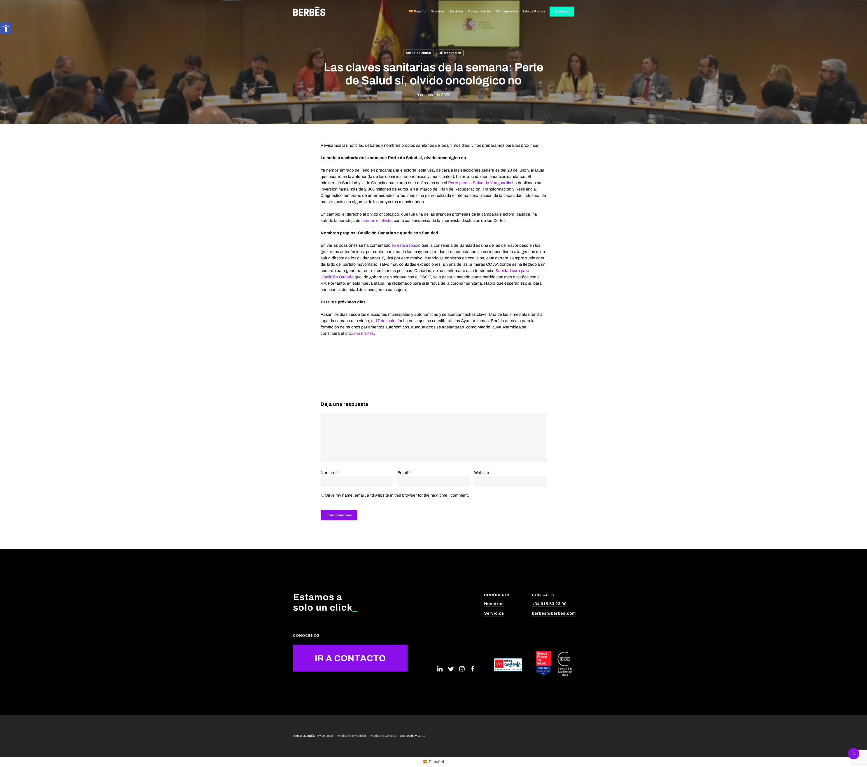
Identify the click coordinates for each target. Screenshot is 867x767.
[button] (6, 28)
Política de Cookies (383, 735)
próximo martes (359, 333)
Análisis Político (418, 53)
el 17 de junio (383, 320)
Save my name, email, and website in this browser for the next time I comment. (397, 495)
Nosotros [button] (494, 604)
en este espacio (406, 245)
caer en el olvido (376, 220)
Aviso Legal (325, 735)
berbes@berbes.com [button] (554, 613)
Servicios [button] (494, 613)
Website (481, 472)
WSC (421, 735)
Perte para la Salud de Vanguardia (479, 183)
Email (403, 472)
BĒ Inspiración (450, 53)
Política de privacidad (351, 735)
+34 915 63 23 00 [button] (549, 604)
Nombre (329, 472)
